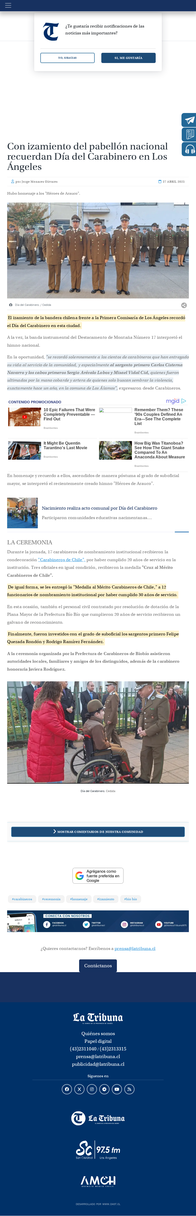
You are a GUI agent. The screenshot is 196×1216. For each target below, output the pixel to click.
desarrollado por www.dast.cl (98, 1203)
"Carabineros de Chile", (61, 559)
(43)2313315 (113, 1049)
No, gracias (67, 57)
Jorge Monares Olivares (40, 181)
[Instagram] (134, 925)
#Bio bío (130, 899)
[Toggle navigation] (8, 5)
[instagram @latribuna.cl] (92, 1089)
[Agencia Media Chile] (98, 1181)
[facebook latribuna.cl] (67, 1089)
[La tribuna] (98, 1018)
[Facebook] (61, 925)
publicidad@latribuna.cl (98, 1064)
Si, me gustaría (128, 58)
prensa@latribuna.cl (135, 948)
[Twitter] (98, 925)
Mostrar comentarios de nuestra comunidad (100, 832)
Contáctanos (98, 966)
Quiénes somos (98, 1033)
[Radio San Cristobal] (98, 1150)
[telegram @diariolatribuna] (104, 1089)
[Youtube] (171, 925)
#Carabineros (22, 899)
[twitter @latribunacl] (79, 1089)
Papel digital (98, 1041)
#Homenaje (79, 899)
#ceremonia (51, 899)
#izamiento (105, 899)
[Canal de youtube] (117, 1089)
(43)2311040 (83, 1049)
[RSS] (129, 1089)
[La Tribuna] (98, 1118)
